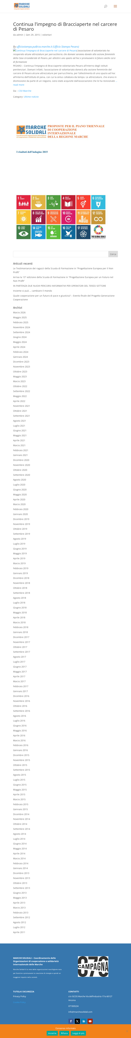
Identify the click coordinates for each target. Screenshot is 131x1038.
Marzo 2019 (19, 563)
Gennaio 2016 (20, 750)
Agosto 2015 (19, 774)
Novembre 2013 (21, 878)
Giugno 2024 (20, 337)
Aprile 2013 (19, 902)
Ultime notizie (31, 96)
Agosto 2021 (19, 420)
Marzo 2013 (19, 907)
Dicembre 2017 (21, 637)
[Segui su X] (77, 1021)
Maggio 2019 (20, 553)
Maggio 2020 (20, 494)
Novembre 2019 (21, 524)
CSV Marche (25, 90)
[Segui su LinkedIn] (83, 1021)
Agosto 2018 (19, 597)
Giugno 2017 (20, 666)
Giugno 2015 (20, 784)
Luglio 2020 (19, 484)
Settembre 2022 (21, 391)
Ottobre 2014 (20, 823)
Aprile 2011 (19, 932)
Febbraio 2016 (20, 745)
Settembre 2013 (21, 887)
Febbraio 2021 (20, 450)
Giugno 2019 (20, 548)
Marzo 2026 (19, 312)
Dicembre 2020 (21, 460)
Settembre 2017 (21, 651)
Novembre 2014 (21, 818)
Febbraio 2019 (20, 568)
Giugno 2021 (20, 430)
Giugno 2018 (20, 607)
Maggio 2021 (20, 435)
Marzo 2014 (19, 858)
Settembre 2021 (21, 415)
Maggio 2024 (20, 341)
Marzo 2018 (19, 622)
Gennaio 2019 (20, 573)
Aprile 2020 (19, 499)
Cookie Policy (19, 1002)
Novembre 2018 (21, 582)
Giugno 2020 (20, 489)
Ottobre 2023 (20, 371)
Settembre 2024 (21, 332)
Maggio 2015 (20, 789)
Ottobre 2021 (20, 410)
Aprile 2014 (19, 853)
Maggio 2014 (20, 848)
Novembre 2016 (21, 700)
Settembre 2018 (21, 592)
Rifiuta (64, 1033)
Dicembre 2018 (21, 578)
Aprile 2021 (19, 440)
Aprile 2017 (19, 676)
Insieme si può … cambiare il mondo (32, 290)
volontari (47, 34)
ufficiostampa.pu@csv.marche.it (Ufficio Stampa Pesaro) (47, 46)
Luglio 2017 (19, 661)
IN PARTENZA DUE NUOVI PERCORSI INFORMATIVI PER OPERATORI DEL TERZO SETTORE (59, 285)
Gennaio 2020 (20, 514)
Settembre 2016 (21, 710)
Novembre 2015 (21, 760)
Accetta (52, 1033)
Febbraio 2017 (20, 686)
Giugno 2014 (20, 843)
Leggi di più (78, 1033)
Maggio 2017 (20, 671)
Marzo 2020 (19, 504)
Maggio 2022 (20, 396)
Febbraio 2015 (20, 804)
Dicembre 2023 (21, 361)
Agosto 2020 (19, 479)
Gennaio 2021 (20, 455)
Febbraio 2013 (20, 912)
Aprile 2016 (19, 735)
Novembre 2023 (21, 366)
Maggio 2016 (20, 730)
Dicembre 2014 (21, 814)
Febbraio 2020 (20, 509)
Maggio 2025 (20, 317)
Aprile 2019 (19, 558)
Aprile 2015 (19, 794)
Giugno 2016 (20, 725)
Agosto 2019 (19, 538)
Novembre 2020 (21, 464)
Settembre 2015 (21, 769)
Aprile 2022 (19, 401)
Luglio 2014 (19, 838)
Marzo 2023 (19, 381)
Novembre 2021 (21, 405)
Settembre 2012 (21, 917)
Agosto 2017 (19, 656)
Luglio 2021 (19, 425)
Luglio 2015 (19, 779)
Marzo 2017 (19, 681)
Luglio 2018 (19, 602)
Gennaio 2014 (20, 868)
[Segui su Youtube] (90, 1021)
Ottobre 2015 (20, 765)
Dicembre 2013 (21, 873)
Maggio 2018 (20, 612)
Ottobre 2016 (20, 705)
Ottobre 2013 (20, 883)
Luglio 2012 (19, 927)
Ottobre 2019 (20, 528)
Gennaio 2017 (20, 691)
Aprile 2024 (19, 346)
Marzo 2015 (19, 799)
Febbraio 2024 (20, 351)
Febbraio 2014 (20, 863)
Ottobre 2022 (20, 386)
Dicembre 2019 (21, 519)
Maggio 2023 (20, 376)
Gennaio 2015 (20, 809)
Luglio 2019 (19, 543)
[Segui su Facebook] (70, 1021)
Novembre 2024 (21, 327)
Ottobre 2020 (20, 469)
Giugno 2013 (20, 892)
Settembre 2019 (21, 533)
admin (19, 34)
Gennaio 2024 (20, 356)
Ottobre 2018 (20, 587)
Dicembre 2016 (21, 696)
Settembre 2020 (21, 474)
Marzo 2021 (19, 445)
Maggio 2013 (20, 897)
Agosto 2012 (19, 922)
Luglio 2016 (19, 720)
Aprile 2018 (19, 617)
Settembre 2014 (21, 828)
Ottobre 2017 (20, 647)
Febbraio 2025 (20, 322)
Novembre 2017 (21, 642)
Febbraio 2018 (20, 627)
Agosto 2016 (19, 715)
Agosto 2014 (19, 833)
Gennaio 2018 (20, 632)
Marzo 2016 (19, 740)
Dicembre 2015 (21, 755)
